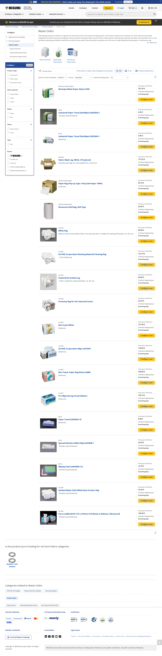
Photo (130, 71)
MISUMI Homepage (11, 27)
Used (12, 133)
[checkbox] (19, 75)
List (120, 71)
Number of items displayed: (47, 77)
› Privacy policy (96, 636)
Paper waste (14, 79)
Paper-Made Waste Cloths (18, 53)
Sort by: (70, 77)
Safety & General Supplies (30, 27)
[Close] (156, 20)
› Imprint (73, 636)
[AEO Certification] (93, 619)
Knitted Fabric (14, 94)
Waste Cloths (13, 45)
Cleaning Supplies (47, 27)
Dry (11, 144)
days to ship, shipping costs (97, 71)
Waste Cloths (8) (15, 49)
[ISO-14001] (84, 619)
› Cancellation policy (107, 636)
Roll (11, 117)
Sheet (12, 98)
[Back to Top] (159, 642)
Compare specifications (146, 71)
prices (111, 71)
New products (14, 129)
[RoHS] (102, 619)
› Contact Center (120, 636)
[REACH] (110, 619)
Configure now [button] (147, 99)
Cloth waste (14, 75)
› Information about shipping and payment (138, 636)
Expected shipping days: (101, 77)
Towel (12, 102)
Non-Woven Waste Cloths (18, 57)
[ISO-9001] (74, 619)
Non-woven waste (15, 83)
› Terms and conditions (84, 636)
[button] (128, 2)
